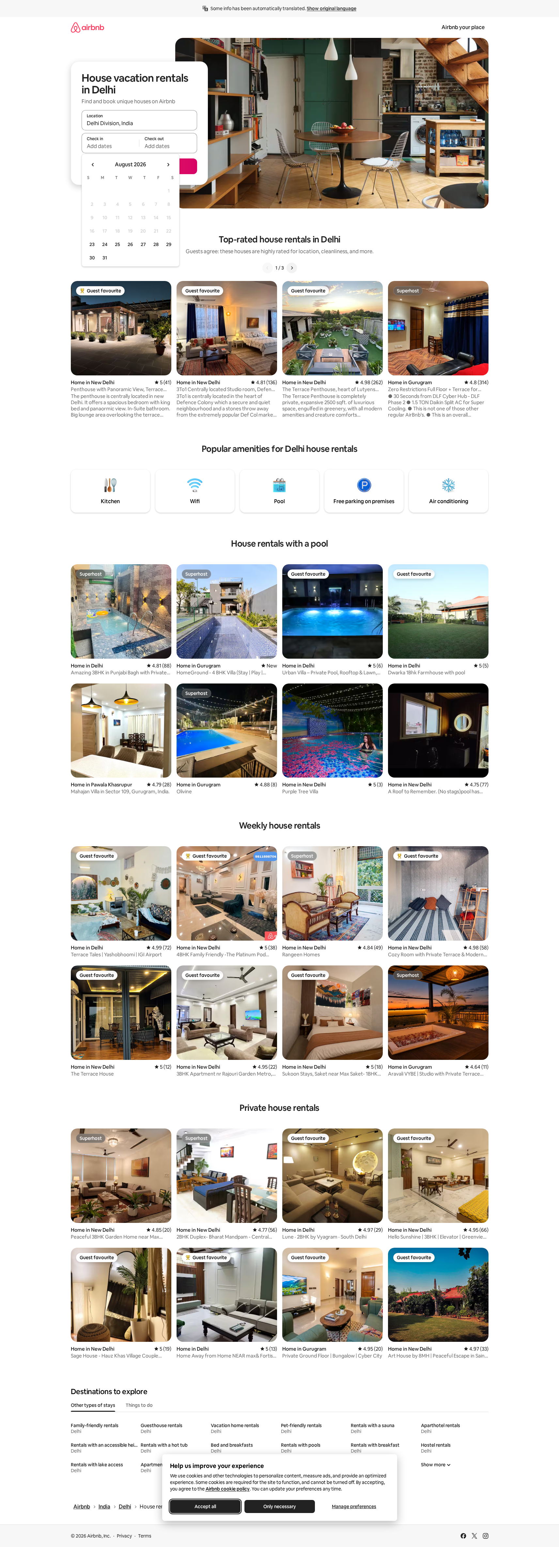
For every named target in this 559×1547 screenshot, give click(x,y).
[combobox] (139, 123)
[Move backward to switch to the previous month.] (93, 165)
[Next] (292, 268)
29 (168, 244)
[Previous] (267, 268)
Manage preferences (354, 1506)
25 (117, 244)
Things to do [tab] (139, 1405)
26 (130, 244)
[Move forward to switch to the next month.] (168, 165)
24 (104, 244)
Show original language (331, 8)
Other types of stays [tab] (93, 1405)
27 (143, 244)
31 (104, 258)
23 (92, 244)
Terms (144, 1536)
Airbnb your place (463, 27)
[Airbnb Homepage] (87, 27)
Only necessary (279, 1506)
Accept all (205, 1506)
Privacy (124, 1536)
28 (156, 244)
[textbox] (110, 146)
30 (92, 258)
